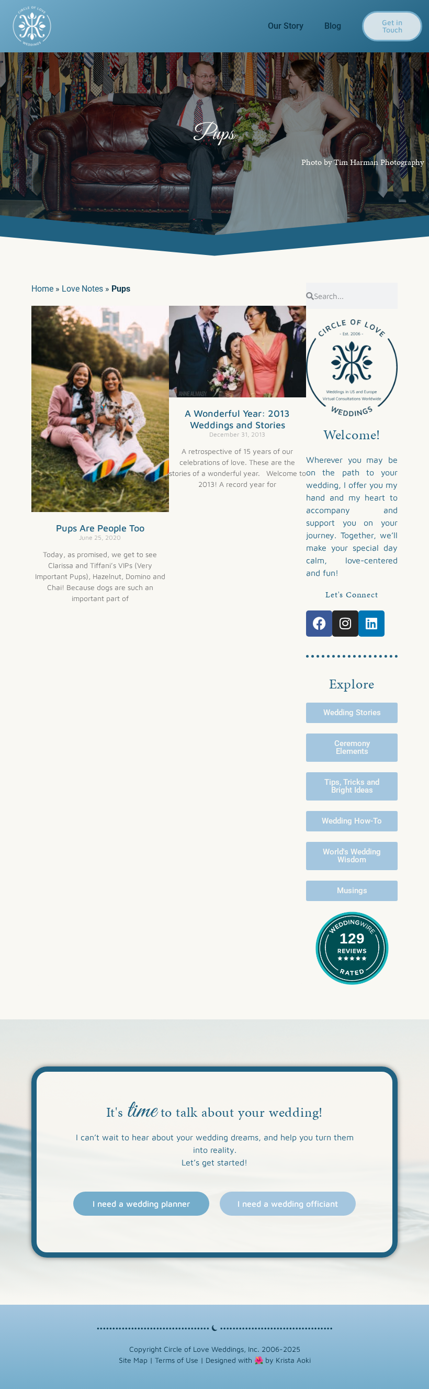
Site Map (133, 1359)
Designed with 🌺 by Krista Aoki (258, 1359)
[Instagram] (345, 623)
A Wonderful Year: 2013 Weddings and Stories (237, 419)
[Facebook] (319, 623)
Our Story (285, 26)
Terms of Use (176, 1359)
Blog (332, 26)
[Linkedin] (371, 623)
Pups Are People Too (100, 528)
